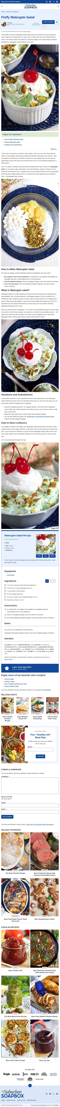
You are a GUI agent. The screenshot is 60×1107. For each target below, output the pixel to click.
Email (30, 747)
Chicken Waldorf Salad (11, 686)
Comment (5, 776)
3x (54, 581)
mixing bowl (10, 575)
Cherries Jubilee (9, 681)
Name (3, 803)
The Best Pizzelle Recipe (15, 873)
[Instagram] (46, 1)
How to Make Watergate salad (13, 139)
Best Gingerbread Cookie (45, 919)
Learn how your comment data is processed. (40, 824)
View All (53, 149)
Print (52, 556)
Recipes (8, 11)
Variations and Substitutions (13, 144)
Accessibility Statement (42, 1105)
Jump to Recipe (48, 22)
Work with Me (31, 1100)
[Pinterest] (57, 1)
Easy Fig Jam (44, 1060)
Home (3, 11)
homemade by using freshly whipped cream (40, 416)
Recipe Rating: (7, 797)
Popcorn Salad (9, 679)
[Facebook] (50, 1)
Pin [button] (46, 556)
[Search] (58, 6)
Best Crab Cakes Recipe (15, 1060)
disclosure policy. (27, 31)
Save (39, 556)
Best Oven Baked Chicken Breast (44, 1016)
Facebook (47, 690)
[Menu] (1, 6)
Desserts (15, 11)
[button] (33, 23)
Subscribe (40, 756)
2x (50, 581)
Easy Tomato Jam (15, 970)
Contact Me (21, 1100)
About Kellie (11, 1100)
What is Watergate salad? (12, 142)
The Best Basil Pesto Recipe (15, 1016)
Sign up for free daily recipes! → (11, 1)
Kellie (10, 22)
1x (47, 581)
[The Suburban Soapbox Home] (30, 6)
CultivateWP (56, 1105)
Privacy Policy (34, 1105)
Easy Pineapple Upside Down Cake (15, 684)
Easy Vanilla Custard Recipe (7, 718)
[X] (53, 1)
